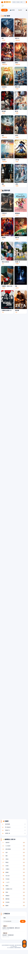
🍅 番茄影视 (6, 2)
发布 (23, 921)
